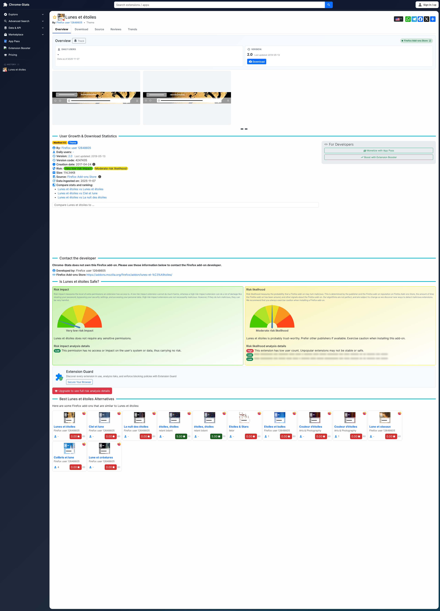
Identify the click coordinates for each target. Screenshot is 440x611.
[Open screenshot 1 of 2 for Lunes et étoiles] (96, 98)
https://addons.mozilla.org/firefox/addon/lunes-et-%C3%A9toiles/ (129, 274)
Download (81, 29)
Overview (61, 29)
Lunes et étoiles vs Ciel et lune (77, 193)
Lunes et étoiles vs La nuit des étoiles (82, 197)
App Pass (14, 41)
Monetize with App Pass (380, 150)
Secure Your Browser (79, 382)
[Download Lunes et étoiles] (339, 56)
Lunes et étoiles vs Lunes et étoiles (80, 189)
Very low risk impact (78, 168)
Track (80, 40)
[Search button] (329, 5)
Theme (90, 22)
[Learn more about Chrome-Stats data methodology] (99, 176)
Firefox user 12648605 (69, 22)
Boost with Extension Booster (380, 157)
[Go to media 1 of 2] (242, 129)
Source (99, 29)
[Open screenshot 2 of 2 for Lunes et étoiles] (187, 98)
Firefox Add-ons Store (416, 40)
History (13, 64)
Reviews (116, 29)
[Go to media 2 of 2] (246, 129)
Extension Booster (19, 48)
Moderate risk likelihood (111, 168)
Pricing (13, 54)
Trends (132, 29)
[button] (427, 4)
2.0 (70, 156)
